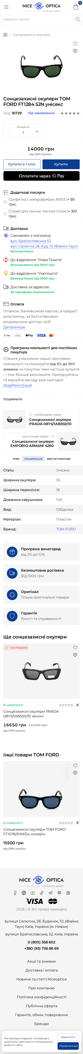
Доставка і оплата (41, 970)
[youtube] (33, 891)
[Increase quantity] (37, 131)
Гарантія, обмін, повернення (41, 1015)
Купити (61, 164)
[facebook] (15, 891)
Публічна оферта (41, 1006)
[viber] (59, 891)
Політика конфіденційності (41, 997)
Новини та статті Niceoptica (41, 979)
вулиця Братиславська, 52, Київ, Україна (41, 934)
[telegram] (50, 891)
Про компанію (41, 988)
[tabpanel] (41, 67)
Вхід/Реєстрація (17, 385)
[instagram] (24, 891)
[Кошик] (76, 7)
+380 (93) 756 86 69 (41, 948)
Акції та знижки (41, 961)
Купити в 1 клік (22, 164)
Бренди (41, 1024)
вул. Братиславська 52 (30, 241)
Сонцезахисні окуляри (32, 35)
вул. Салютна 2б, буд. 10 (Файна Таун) (44, 246)
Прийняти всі (69, 1046)
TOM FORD (66, 529)
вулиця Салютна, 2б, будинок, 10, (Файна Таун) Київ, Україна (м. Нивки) (41, 924)
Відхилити (68, 1037)
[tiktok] (42, 891)
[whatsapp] (68, 891)
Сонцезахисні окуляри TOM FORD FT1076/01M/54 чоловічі (34, 831)
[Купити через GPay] (41, 176)
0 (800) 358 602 (41, 942)
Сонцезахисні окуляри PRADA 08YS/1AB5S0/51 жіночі (31, 713)
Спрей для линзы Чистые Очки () (43, 213)
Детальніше (14, 327)
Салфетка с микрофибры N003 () (42, 201)
